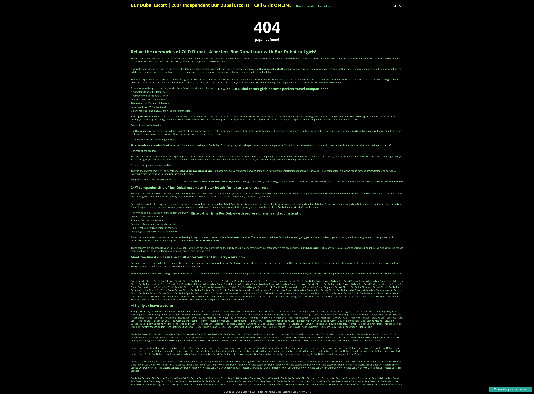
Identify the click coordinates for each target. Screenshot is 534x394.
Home (299, 6)
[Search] (395, 5)
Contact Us (324, 6)
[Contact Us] (400, 5)
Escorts (310, 6)
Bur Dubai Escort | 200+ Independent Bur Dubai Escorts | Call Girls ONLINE (211, 5)
